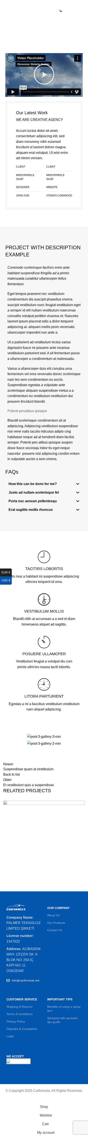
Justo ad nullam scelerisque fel (34, 492)
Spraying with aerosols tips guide (62, 1020)
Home (15, 36)
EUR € (6, 572)
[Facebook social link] (34, 3)
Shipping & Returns (19, 1006)
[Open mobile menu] (5, 13)
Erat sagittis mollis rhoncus (31, 509)
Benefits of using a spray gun (64, 1008)
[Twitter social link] (39, 3)
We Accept (15, 1056)
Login (10, 1036)
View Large (81, 804)
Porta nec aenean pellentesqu (33, 501)
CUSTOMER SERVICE (21, 999)
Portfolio (30, 36)
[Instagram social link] (44, 3)
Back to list (11, 774)
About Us (53, 915)
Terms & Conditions (19, 1014)
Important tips (59, 999)
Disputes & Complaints (21, 1029)
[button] (44, 75)
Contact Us (54, 930)
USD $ (6, 580)
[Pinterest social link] (53, 3)
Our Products (56, 922)
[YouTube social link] (49, 3)
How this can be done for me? (33, 484)
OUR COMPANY (58, 908)
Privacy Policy (15, 1021)
